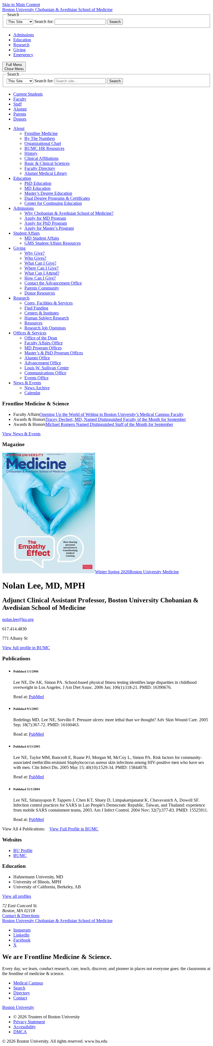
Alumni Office (37, 358)
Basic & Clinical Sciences (47, 163)
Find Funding (36, 308)
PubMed (36, 696)
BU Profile (22, 850)
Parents (19, 114)
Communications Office (45, 372)
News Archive (37, 387)
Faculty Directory (39, 168)
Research (21, 44)
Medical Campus (28, 983)
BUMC (20, 855)
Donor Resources (39, 293)
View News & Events (21, 433)
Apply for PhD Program (45, 223)
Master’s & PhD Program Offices (53, 353)
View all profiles (16, 896)
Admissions (23, 34)
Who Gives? (35, 258)
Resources (33, 323)
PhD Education (37, 183)
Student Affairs (26, 233)
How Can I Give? (40, 278)
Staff (17, 104)
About (18, 128)
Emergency (23, 54)
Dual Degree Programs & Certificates (57, 198)
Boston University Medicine (154, 571)
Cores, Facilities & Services (48, 303)
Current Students (28, 94)
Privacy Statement (29, 1021)
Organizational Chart (42, 143)
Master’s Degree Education (48, 193)
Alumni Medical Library (45, 173)
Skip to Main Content (21, 4)
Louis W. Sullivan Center (46, 367)
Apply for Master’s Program (49, 228)
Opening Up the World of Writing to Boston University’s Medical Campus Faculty (111, 414)
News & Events (27, 382)
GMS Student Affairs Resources (52, 243)
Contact (20, 998)
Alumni (20, 109)
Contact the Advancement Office (53, 283)
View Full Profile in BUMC (73, 829)
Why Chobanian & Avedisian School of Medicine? (68, 213)
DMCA (20, 1031)
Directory (21, 993)
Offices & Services (29, 333)
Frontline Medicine (41, 133)
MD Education (37, 188)
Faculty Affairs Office (43, 343)
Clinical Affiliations (41, 158)
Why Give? (34, 253)
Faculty (19, 99)
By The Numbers (39, 138)
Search (19, 988)
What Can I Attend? (41, 273)
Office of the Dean (40, 338)
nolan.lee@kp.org (18, 619)
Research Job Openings (45, 328)
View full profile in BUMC (26, 647)
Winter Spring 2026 (112, 571)
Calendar (32, 392)
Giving (19, 49)
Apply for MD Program (45, 218)
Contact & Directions (20, 915)
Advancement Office (42, 362)
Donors (19, 119)
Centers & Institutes (41, 313)
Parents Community (41, 288)
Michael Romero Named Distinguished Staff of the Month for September (109, 424)
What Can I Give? (40, 263)
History (30, 153)
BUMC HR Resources (44, 148)
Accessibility (24, 1026)
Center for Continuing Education (53, 203)
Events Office (36, 377)
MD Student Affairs (41, 238)
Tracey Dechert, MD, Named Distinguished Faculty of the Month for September (115, 419)
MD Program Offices (43, 348)
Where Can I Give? (41, 268)
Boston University (18, 1007)
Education (22, 39)
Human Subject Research (46, 318)
